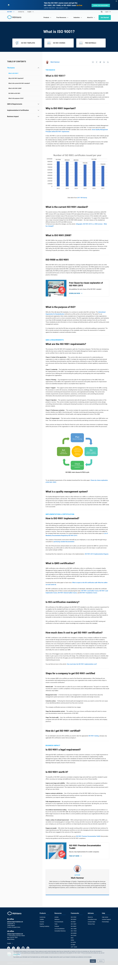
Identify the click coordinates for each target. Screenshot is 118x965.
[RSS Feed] (28, 948)
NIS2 (72, 937)
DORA (72, 940)
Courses (42, 921)
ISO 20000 (73, 933)
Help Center (105, 917)
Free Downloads (59, 921)
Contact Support (106, 919)
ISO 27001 (73, 917)
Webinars (57, 919)
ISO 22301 (73, 935)
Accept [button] (93, 961)
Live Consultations (59, 928)
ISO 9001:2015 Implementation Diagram (96, 554)
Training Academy (44, 926)
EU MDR (73, 944)
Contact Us (21, 11)
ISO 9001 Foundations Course (88, 593)
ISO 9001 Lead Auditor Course (90, 591)
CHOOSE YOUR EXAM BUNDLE (100, 5)
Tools (56, 924)
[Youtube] (23, 948)
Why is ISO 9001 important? (16, 78)
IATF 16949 (74, 947)
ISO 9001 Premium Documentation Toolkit (88, 836)
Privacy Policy (16, 954)
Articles (56, 917)
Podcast (57, 926)
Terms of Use (91, 924)
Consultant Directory (60, 931)
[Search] (102, 12)
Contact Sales (91, 921)
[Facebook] (18, 948)
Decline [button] (101, 961)
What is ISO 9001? (13, 73)
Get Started (105, 17)
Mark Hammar (55, 62)
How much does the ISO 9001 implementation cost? (82, 664)
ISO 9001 (73, 921)
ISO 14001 (73, 924)
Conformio (42, 917)
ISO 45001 (73, 926)
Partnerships (105, 921)
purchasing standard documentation (64, 541)
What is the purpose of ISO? (16, 98)
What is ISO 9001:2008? (15, 88)
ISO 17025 (73, 931)
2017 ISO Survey (82, 197)
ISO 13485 (73, 928)
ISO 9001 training (94, 736)
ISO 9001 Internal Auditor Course (67, 593)
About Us (90, 917)
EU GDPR (73, 942)
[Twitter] (13, 948)
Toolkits (42, 919)
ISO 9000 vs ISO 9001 (14, 93)
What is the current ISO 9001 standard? (19, 83)
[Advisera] (14, 17)
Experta (42, 924)
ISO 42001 (73, 919)
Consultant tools (92, 919)
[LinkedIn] (8, 948)
